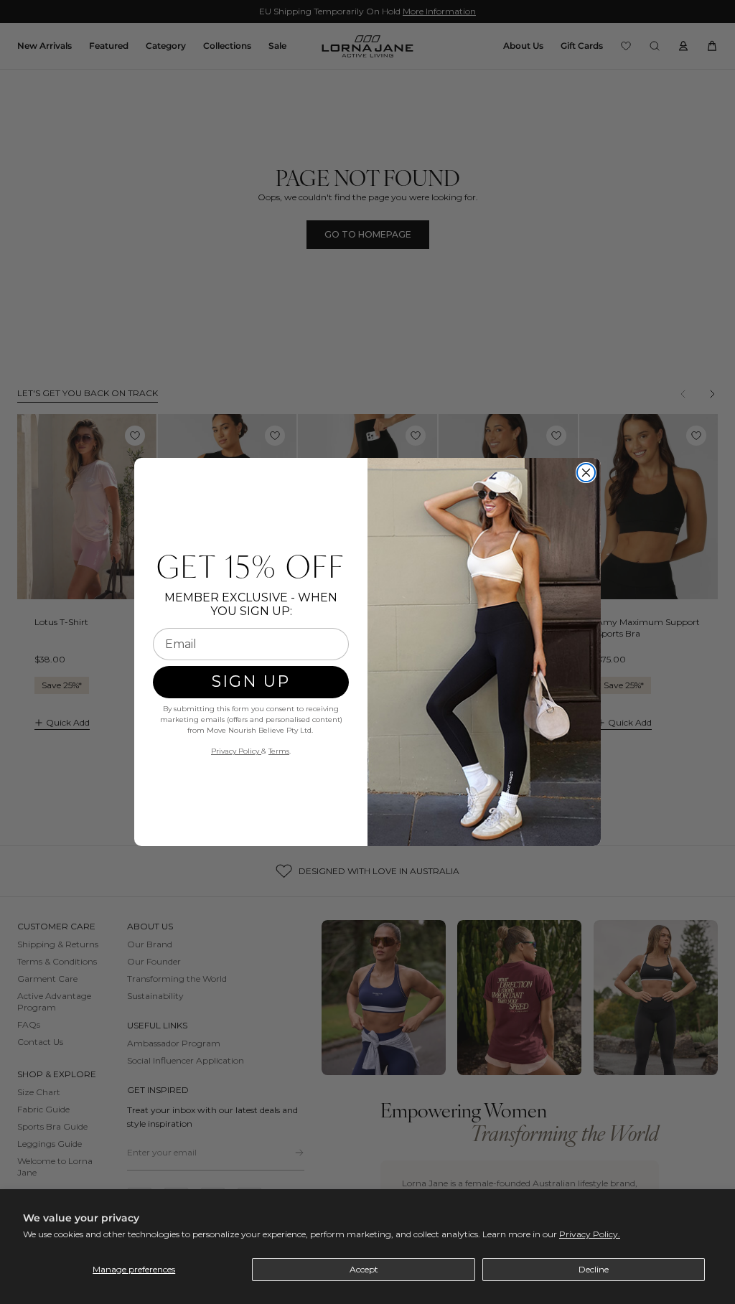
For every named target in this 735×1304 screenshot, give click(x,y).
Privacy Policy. (589, 1234)
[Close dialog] (586, 473)
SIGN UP (251, 681)
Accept (364, 1269)
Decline (594, 1269)
